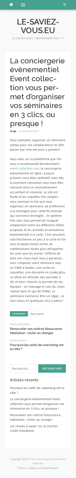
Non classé (37, 314)
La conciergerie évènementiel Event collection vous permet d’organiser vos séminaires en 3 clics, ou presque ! (37, 403)
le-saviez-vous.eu (38, 26)
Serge (13, 131)
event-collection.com (24, 168)
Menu (21, 5)
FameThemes (50, 468)
